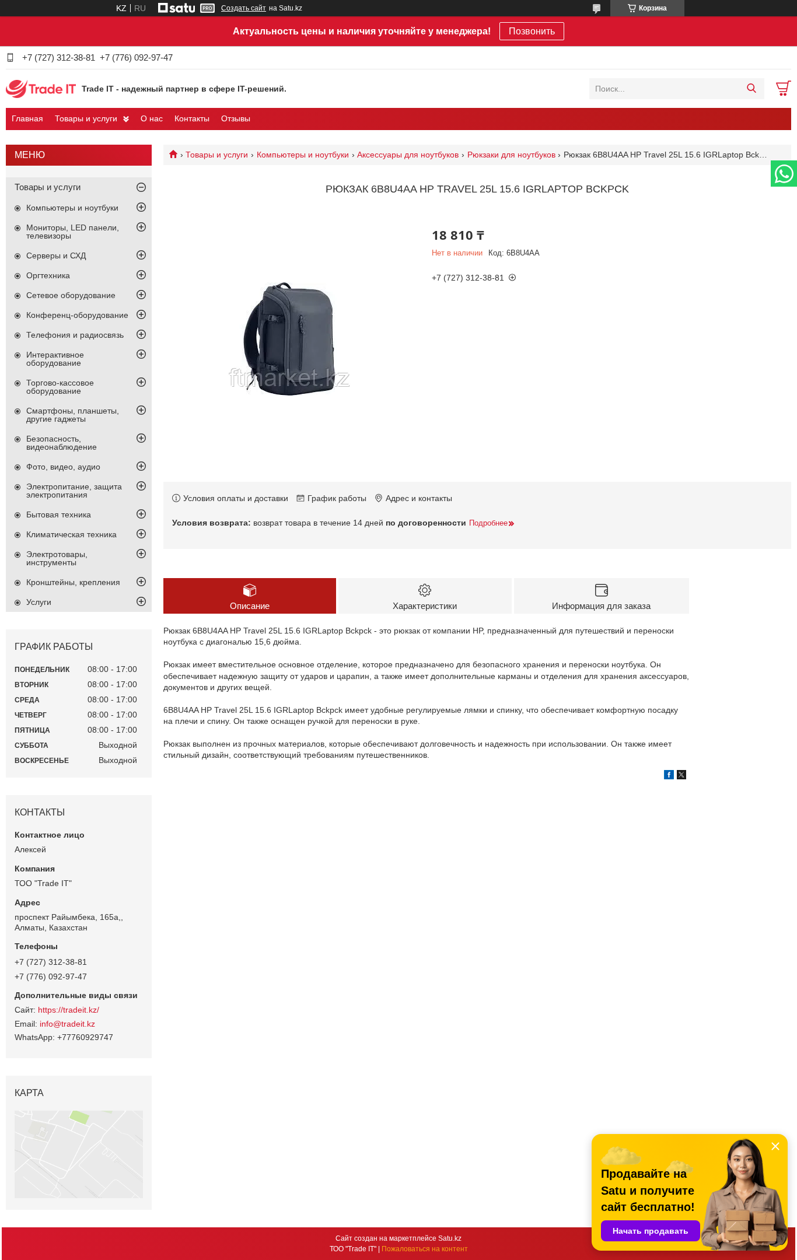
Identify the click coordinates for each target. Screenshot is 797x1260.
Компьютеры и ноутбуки (303, 154)
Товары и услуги (86, 118)
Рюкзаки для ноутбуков (511, 154)
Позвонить (532, 31)
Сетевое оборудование (71, 295)
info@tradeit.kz (67, 1023)
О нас (152, 118)
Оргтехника (48, 275)
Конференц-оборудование (77, 315)
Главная (27, 118)
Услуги (38, 602)
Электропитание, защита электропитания (74, 490)
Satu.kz (450, 1238)
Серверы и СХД (56, 255)
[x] (681, 776)
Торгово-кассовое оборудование (60, 387)
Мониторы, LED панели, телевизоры (72, 231)
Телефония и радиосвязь (75, 335)
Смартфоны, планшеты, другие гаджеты (72, 415)
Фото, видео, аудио (63, 466)
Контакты (191, 118)
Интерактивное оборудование (55, 359)
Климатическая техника (71, 534)
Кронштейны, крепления (73, 582)
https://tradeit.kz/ (68, 1009)
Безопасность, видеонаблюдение (61, 443)
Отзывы (235, 118)
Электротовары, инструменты (57, 558)
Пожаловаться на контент (425, 1249)
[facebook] (669, 776)
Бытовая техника (58, 514)
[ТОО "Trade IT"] (41, 88)
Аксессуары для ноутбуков (408, 154)
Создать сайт (243, 8)
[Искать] (751, 88)
